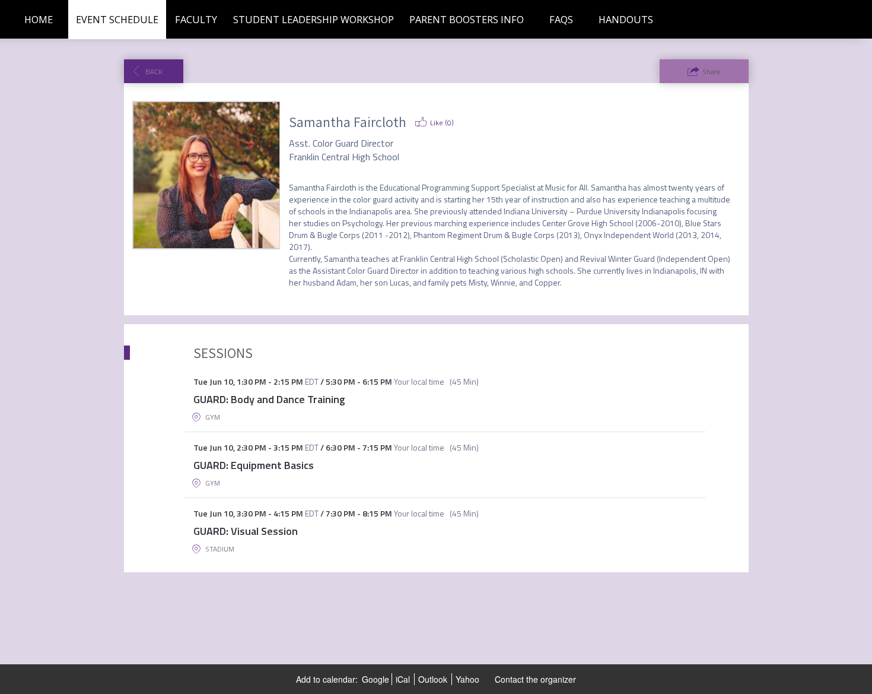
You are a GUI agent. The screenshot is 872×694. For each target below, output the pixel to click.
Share (711, 71)
